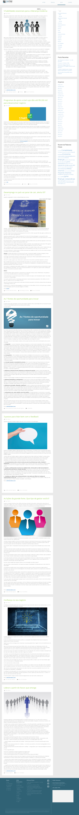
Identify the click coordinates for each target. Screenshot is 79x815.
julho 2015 (60, 88)
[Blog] (48, 786)
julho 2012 (60, 132)
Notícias (60, 16)
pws (60, 176)
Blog (61, 2)
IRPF (74, 165)
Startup (24, 184)
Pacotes (18, 793)
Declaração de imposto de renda (63, 152)
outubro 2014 (60, 93)
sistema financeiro (63, 182)
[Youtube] (48, 784)
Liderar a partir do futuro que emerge (20, 687)
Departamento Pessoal (62, 18)
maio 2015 (60, 90)
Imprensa (9, 789)
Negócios (14, 91)
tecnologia (60, 45)
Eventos (59, 28)
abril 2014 (60, 105)
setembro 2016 (61, 86)
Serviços (53, 2)
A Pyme (43, 2)
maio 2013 (60, 123)
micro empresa (70, 167)
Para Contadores (19, 797)
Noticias (18, 184)
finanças (61, 159)
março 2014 (60, 106)
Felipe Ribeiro (7, 13)
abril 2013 (60, 125)
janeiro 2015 (60, 92)
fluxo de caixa (72, 159)
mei (65, 167)
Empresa (59, 157)
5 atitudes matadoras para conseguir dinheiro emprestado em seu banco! (65, 70)
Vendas (59, 48)
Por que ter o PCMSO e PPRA (63, 63)
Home (18, 783)
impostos (71, 165)
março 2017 (60, 84)
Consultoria (59, 150)
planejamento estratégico (69, 174)
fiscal (66, 159)
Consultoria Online (19, 791)
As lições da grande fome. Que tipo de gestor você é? (26, 498)
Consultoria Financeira (62, 13)
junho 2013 (60, 121)
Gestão (6, 91)
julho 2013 (60, 119)
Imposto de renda (63, 165)
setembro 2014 (61, 95)
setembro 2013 (61, 116)
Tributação (60, 47)
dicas (70, 152)
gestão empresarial (64, 162)
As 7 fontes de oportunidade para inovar (21, 299)
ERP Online (19, 785)
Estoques (60, 26)
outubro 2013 (60, 114)
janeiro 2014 (60, 110)
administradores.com (11, 770)
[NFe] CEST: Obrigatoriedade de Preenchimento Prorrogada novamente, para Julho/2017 (66, 66)
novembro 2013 (61, 112)
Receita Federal (68, 181)
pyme (62, 176)
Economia (7, 290)
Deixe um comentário (30, 91)
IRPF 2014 (59, 167)
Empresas (67, 157)
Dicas (6, 679)
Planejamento (61, 174)
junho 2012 (60, 134)
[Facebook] (48, 781)
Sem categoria (60, 43)
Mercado (15, 184)
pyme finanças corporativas (66, 177)
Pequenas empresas (64, 173)
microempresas (62, 169)
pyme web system (62, 181)
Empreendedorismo (9, 184)
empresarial (62, 157)
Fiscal (59, 30)
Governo (66, 163)
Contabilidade (66, 150)
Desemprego (22, 290)
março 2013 (60, 127)
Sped (61, 183)
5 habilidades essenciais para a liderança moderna (25, 11)
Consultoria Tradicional (9, 786)
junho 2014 (60, 101)
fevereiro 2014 (61, 108)
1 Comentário (29, 408)
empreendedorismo (70, 156)
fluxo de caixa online (62, 161)
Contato (70, 2)
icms (69, 163)
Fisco (68, 159)
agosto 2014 (60, 97)
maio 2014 (60, 103)
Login (18, 801)
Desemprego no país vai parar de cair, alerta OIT (24, 192)
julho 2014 (60, 99)
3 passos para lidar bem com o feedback (21, 416)
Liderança (10, 91)
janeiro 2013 (60, 130)
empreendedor (61, 156)
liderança (21, 91)
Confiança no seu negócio (15, 600)
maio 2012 (60, 136)
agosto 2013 (60, 117)
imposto (71, 163)
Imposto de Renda (61, 34)
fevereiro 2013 (61, 129)
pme (58, 176)
